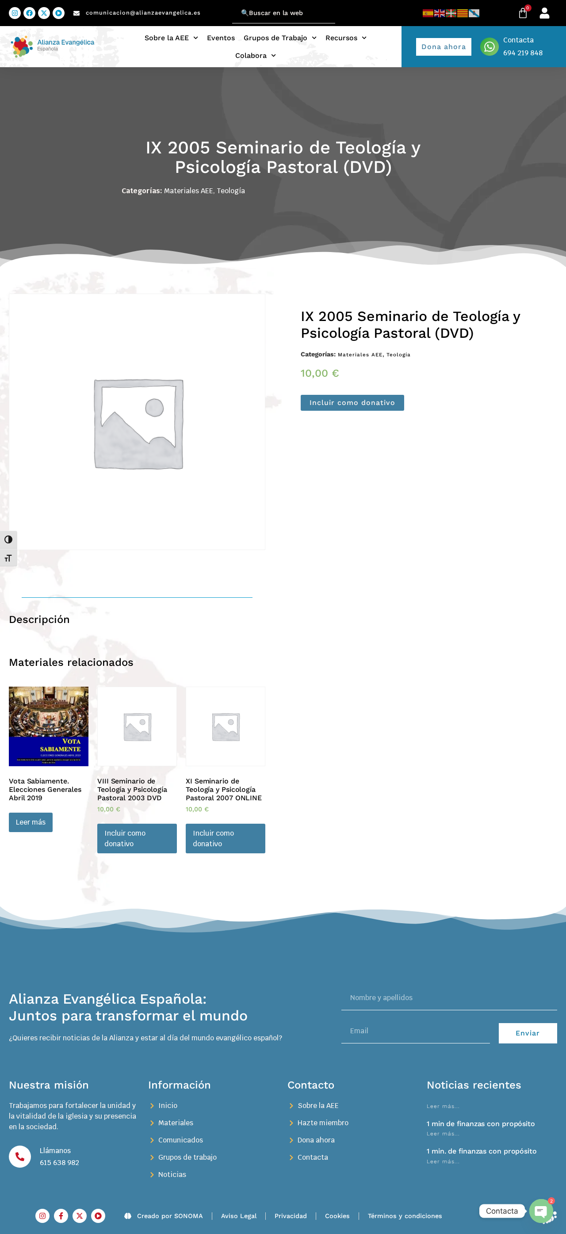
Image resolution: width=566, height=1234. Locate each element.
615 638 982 (59, 1162)
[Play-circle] (59, 13)
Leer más (31, 822)
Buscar (221, 7)
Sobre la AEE (167, 38)
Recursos (341, 38)
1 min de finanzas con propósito (481, 1123)
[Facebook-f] (61, 1216)
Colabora (251, 55)
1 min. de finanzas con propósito (482, 1151)
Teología (231, 190)
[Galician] (474, 13)
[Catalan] (463, 13)
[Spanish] (428, 13)
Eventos (221, 38)
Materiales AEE (188, 190)
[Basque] (451, 13)
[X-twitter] (44, 13)
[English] (440, 13)
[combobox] (283, 13)
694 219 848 (523, 52)
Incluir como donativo (352, 402)
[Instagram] (15, 13)
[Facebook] (29, 13)
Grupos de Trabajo (275, 38)
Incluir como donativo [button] (124, 838)
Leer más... (443, 1106)
